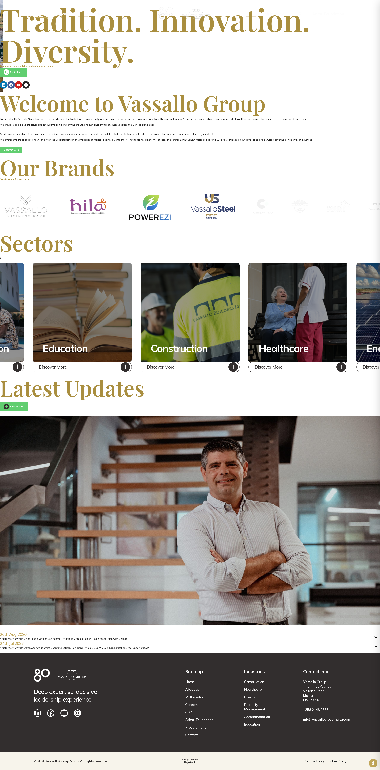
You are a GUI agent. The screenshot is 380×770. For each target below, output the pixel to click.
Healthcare (253, 689)
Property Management (254, 706)
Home (41, 13)
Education (252, 724)
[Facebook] (11, 85)
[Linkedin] (3, 85)
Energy (249, 697)
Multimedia (275, 13)
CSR (188, 712)
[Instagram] (26, 85)
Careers (191, 704)
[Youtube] (18, 85)
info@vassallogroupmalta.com (326, 719)
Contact (191, 735)
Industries (94, 13)
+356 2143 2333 (315, 709)
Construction (254, 681)
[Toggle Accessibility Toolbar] (373, 763)
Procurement (195, 727)
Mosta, (308, 695)
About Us (66, 13)
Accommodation (257, 716)
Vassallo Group (314, 681)
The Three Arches (317, 686)
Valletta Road (313, 691)
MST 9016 (311, 700)
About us (192, 689)
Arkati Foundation (328, 13)
